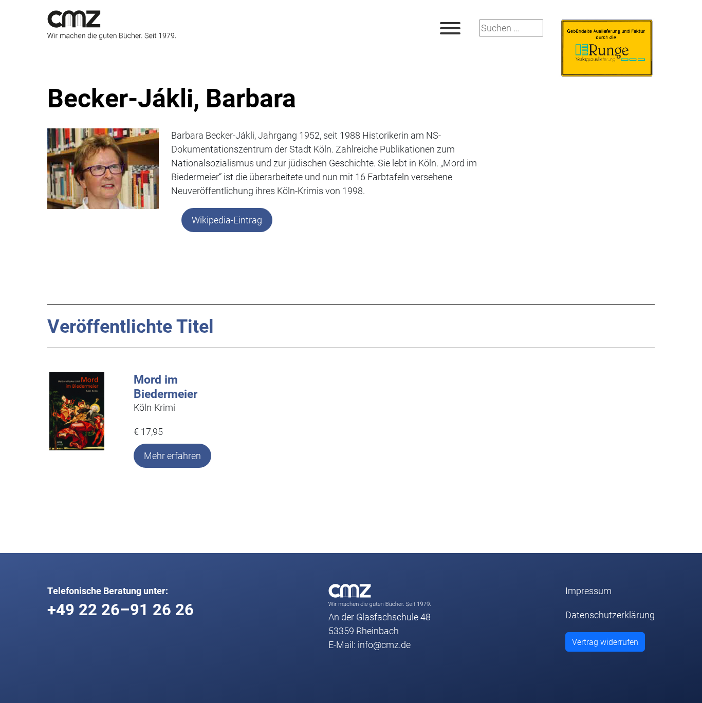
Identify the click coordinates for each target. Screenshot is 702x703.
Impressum (588, 590)
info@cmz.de (384, 644)
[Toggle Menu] (450, 28)
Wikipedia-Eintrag (227, 220)
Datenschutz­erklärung (610, 615)
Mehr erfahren (172, 455)
